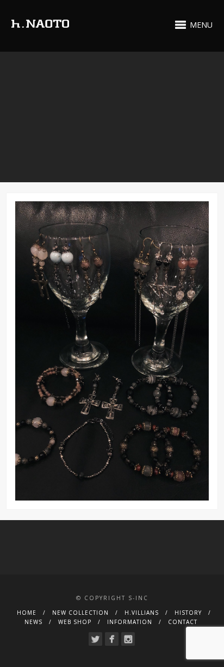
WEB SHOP (74, 622)
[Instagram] (128, 639)
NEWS (33, 622)
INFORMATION (129, 622)
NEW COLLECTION (80, 612)
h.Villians (142, 612)
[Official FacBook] (112, 639)
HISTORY (188, 612)
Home (26, 612)
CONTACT (182, 622)
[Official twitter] (95, 639)
